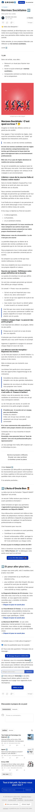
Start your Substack (12, 804)
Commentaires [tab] (6, 709)
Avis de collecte (28, 800)
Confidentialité (12, 800)
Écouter (31, 18)
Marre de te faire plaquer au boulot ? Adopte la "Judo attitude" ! (12, 752)
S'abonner (21, 2)
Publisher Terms (17, 798)
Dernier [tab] (11, 730)
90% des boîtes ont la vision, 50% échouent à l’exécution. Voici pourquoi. (12, 740)
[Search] (32, 730)
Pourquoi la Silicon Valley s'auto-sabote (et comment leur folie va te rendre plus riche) (13, 765)
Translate (5, 7)
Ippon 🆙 (4, 749)
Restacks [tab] (14, 709)
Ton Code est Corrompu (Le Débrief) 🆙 (11, 736)
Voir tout (5, 774)
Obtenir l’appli (26, 804)
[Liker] (3, 22)
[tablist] (9, 709)
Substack (5, 808)
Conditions (20, 800)
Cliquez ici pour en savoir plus (14, 605)
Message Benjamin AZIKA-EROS (19, 656)
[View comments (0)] (7, 22)
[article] (17, 740)
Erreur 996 (5, 762)
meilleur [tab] (4, 730)
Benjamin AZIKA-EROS (11, 17)
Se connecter (29, 2)
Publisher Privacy (26, 796)
